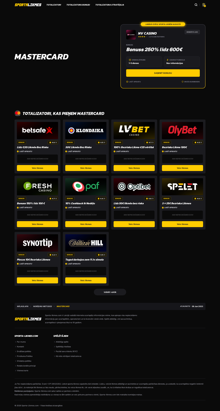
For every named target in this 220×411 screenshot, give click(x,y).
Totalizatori (53, 5)
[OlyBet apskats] (182, 130)
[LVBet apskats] (134, 130)
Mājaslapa (22, 306)
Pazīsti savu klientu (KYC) (67, 351)
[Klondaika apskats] (85, 130)
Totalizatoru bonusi (78, 5)
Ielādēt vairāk (110, 292)
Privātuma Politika (24, 356)
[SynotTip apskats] (37, 243)
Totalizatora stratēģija (109, 5)
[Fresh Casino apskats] (37, 186)
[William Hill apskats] (85, 243)
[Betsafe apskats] (37, 130)
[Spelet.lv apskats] (182, 186)
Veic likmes (37, 168)
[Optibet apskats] (134, 186)
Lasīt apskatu (135, 82)
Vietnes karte (22, 370)
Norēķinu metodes (42, 306)
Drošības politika (24, 351)
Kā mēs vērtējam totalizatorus (68, 356)
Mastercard (63, 306)
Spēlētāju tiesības (63, 346)
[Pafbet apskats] (85, 186)
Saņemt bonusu (163, 73)
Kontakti (20, 346)
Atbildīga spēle (62, 342)
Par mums (21, 342)
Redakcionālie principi (26, 366)
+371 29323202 (54, 384)
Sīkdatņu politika (24, 361)
